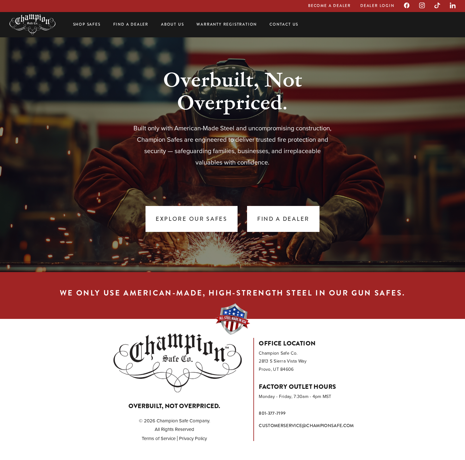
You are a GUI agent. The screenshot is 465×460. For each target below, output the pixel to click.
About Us (172, 24)
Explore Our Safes (191, 219)
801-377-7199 (272, 413)
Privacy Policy (193, 438)
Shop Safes (87, 24)
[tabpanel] (232, 152)
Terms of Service (159, 438)
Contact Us (284, 24)
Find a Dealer (130, 24)
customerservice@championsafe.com (306, 425)
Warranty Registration (226, 24)
